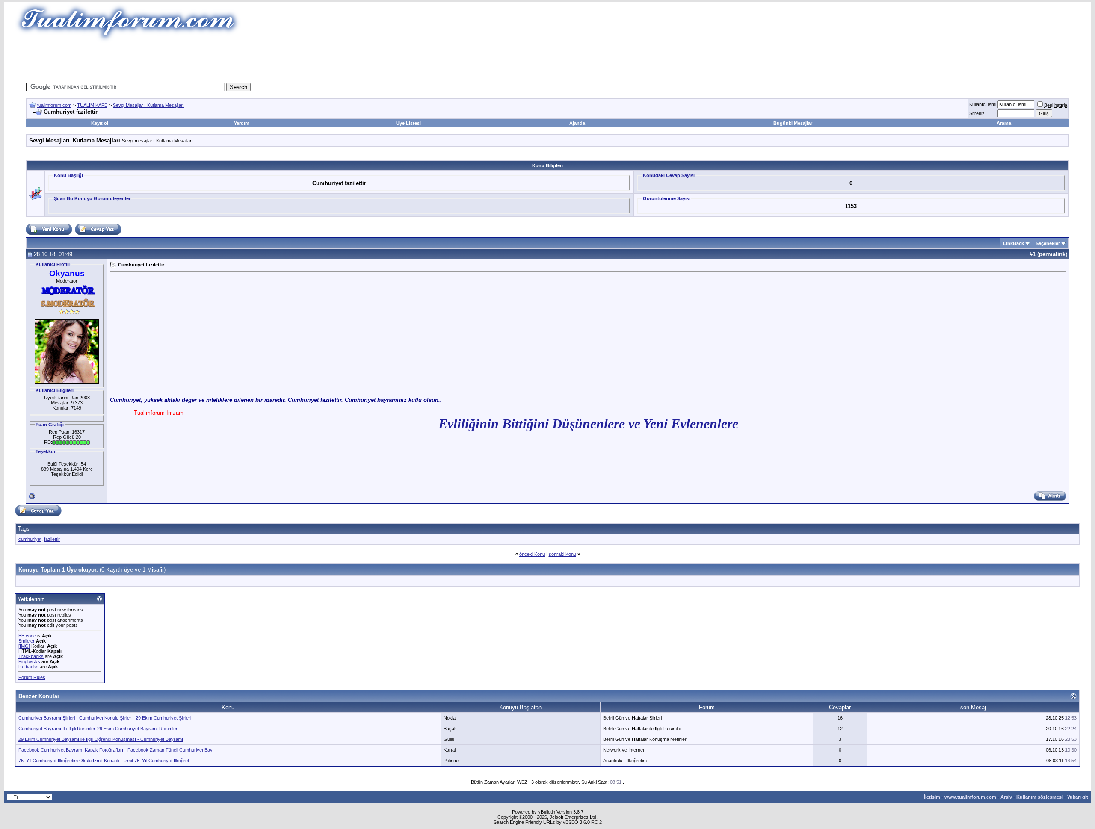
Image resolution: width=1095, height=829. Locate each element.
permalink (1052, 254)
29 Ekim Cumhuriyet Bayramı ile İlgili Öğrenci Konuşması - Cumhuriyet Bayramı (100, 739)
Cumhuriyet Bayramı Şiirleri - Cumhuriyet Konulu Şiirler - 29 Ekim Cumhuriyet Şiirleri (104, 717)
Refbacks (28, 666)
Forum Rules (31, 677)
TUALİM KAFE (92, 105)
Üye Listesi (408, 123)
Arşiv (1006, 796)
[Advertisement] (391, 62)
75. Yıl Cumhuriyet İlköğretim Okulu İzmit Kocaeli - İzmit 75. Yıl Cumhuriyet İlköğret (103, 760)
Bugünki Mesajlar (792, 123)
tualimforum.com (54, 105)
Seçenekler (1048, 243)
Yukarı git (1077, 796)
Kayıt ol (99, 123)
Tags (24, 528)
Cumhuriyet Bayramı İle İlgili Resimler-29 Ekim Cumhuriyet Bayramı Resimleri (98, 728)
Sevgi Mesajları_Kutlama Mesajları (148, 105)
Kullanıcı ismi (982, 104)
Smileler (26, 640)
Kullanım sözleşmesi (1039, 796)
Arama (1004, 123)
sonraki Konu (562, 554)
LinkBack (1013, 243)
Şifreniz (977, 113)
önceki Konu (532, 554)
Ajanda (577, 123)
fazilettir (52, 539)
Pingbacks (29, 661)
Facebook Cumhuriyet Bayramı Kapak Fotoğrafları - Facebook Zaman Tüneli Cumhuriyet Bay (115, 749)
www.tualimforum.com (970, 796)
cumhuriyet (29, 539)
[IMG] (24, 646)
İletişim (932, 796)
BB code (27, 635)
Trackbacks (31, 656)
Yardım (241, 123)
